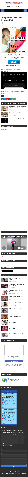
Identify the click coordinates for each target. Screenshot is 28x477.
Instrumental (9, 436)
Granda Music (5, 22)
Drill (22, 432)
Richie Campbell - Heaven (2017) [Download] (16, 297)
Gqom (21, 434)
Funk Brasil (12, 434)
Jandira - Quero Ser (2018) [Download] (17, 333)
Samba (12, 443)
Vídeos (6, 445)
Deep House (13, 432)
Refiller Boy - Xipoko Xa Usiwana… (8, 398)
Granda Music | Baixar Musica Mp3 (8, 403)
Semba (16, 443)
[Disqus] (14, 177)
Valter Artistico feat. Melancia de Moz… (8, 400)
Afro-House (9, 430)
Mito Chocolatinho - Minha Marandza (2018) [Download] (17, 321)
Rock (8, 443)
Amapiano (4, 432)
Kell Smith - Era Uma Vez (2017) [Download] (15, 309)
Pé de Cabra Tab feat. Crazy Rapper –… (9, 394)
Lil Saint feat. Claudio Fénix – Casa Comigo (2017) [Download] (16, 303)
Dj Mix (19, 432)
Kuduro (3, 438)
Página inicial (3, 14)
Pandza (21, 438)
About (12, 6)
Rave (18, 441)
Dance (8, 432)
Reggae (21, 441)
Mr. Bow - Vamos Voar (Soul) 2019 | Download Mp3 (16, 119)
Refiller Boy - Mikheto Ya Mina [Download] (15, 291)
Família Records (5, 434)
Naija (18, 438)
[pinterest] (18, 471)
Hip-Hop (3, 436)
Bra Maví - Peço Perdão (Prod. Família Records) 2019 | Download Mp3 (17, 113)
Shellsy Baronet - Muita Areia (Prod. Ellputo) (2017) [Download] (16, 285)
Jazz (14, 436)
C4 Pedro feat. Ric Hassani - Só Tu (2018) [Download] (17, 279)
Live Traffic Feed (9, 391)
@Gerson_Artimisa (5, 256)
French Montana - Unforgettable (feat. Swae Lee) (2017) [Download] (17, 315)
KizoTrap (23, 436)
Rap (14, 441)
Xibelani (11, 445)
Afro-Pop (14, 430)
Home (8, 6)
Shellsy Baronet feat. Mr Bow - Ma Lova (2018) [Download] (17, 328)
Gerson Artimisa (15, 474)
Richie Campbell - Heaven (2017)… (8, 413)
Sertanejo (21, 443)
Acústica (3, 430)
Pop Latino (7, 441)
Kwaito (8, 438)
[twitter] (13, 471)
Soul (7, 14)
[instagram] (16, 471)
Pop (2, 441)
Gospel (16, 434)
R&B (11, 441)
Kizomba (18, 436)
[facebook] (10, 471)
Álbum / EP (20, 430)
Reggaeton (4, 443)
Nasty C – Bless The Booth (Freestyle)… (9, 410)
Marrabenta (13, 438)
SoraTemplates (17, 473)
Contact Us (18, 6)
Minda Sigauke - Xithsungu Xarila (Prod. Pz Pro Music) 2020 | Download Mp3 (17, 107)
